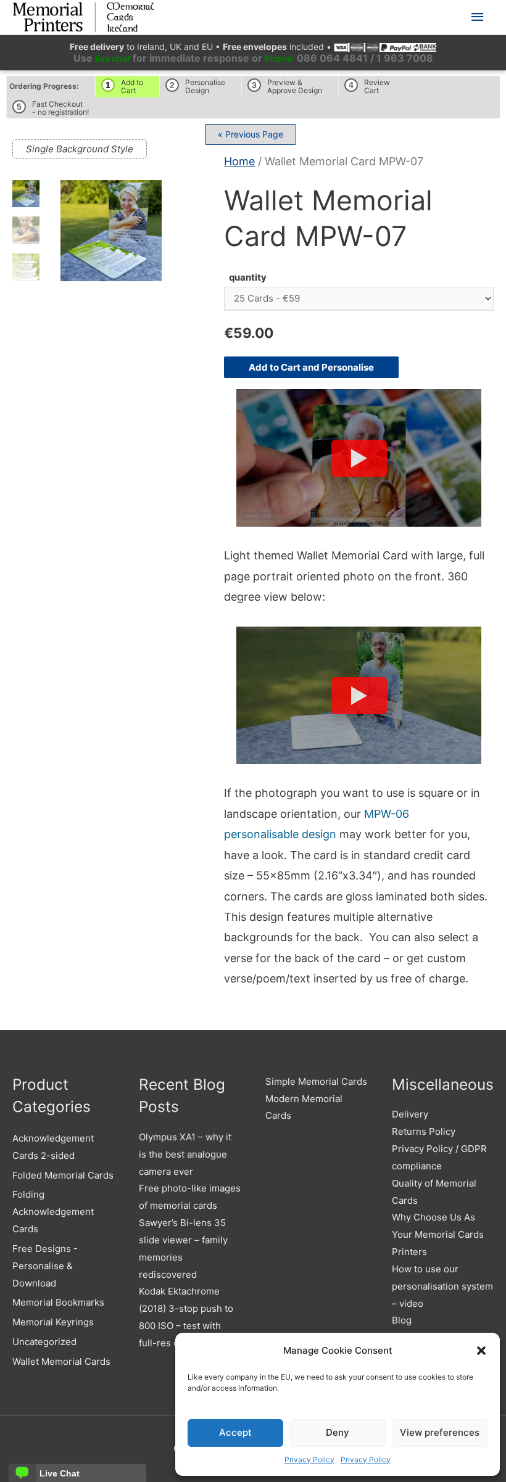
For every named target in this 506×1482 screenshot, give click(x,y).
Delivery (410, 1114)
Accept (235, 1432)
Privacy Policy (309, 1459)
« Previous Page (250, 134)
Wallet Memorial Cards (61, 1361)
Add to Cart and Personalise (311, 367)
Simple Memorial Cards (316, 1081)
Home (239, 161)
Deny (337, 1432)
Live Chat (59, 1473)
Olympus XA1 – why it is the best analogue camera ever (185, 1154)
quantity (248, 277)
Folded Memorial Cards (63, 1175)
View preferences (439, 1432)
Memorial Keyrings (53, 1322)
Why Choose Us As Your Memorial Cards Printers (438, 1234)
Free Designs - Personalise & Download (45, 1266)
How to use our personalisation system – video (442, 1286)
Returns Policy (423, 1131)
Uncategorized (44, 1342)
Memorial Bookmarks (58, 1302)
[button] (481, 1350)
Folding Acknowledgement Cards (53, 1211)
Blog (402, 1320)
